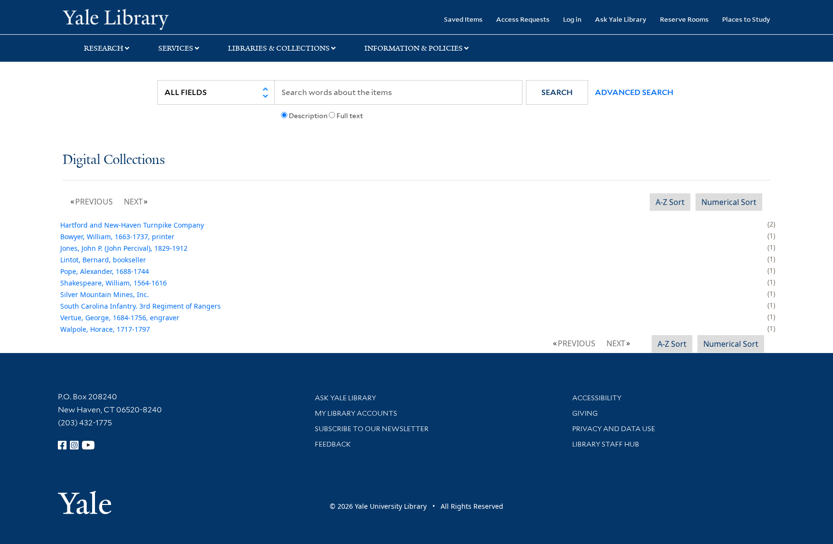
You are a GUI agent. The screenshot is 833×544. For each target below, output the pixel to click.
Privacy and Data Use (613, 429)
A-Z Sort (670, 202)
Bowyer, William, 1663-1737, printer (117, 236)
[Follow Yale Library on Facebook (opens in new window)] (62, 445)
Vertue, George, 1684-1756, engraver (119, 317)
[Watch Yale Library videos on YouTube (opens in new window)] (88, 445)
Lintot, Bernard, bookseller (103, 259)
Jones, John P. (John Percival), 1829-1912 (124, 248)
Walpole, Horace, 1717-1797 (105, 329)
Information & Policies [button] (413, 48)
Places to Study (746, 19)
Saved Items (463, 19)
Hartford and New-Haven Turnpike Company (132, 225)
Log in (572, 19)
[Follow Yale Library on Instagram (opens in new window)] (74, 445)
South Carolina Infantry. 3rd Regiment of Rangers (140, 306)
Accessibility (596, 398)
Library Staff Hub (605, 444)
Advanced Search (634, 92)
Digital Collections (114, 160)
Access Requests (523, 19)
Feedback (333, 444)
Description (308, 116)
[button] (557, 92)
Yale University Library (116, 18)
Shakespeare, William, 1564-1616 (113, 282)
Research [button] (103, 48)
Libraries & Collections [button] (279, 48)
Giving (585, 413)
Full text (349, 116)
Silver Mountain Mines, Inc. (104, 294)
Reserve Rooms (684, 19)
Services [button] (175, 48)
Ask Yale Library (620, 19)
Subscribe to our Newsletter (372, 429)
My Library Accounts (356, 413)
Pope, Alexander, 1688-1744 (104, 271)
